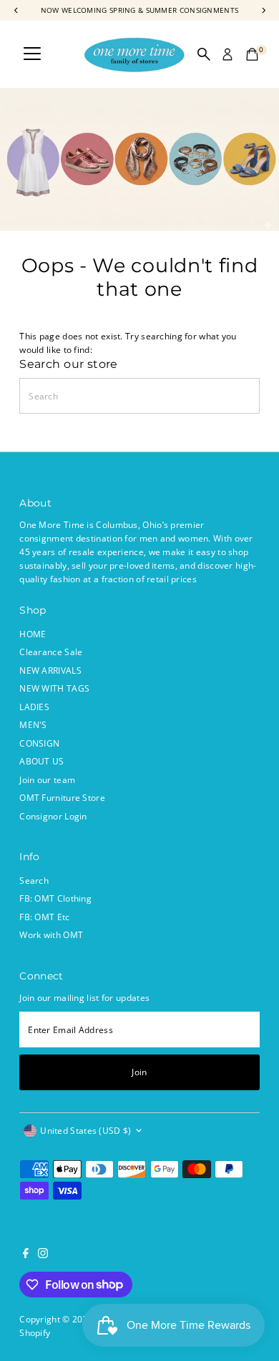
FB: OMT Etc (44, 916)
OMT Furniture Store (62, 797)
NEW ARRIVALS (50, 670)
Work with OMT (51, 934)
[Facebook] (25, 1254)
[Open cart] (252, 54)
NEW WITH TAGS (54, 688)
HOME (32, 633)
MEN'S (33, 724)
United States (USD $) (85, 1130)
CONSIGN (39, 743)
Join (139, 1071)
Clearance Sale (50, 651)
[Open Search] (203, 54)
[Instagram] (43, 1254)
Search (34, 880)
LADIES (34, 706)
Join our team (47, 779)
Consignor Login (53, 816)
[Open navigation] (32, 54)
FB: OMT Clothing (55, 898)
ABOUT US (41, 761)
